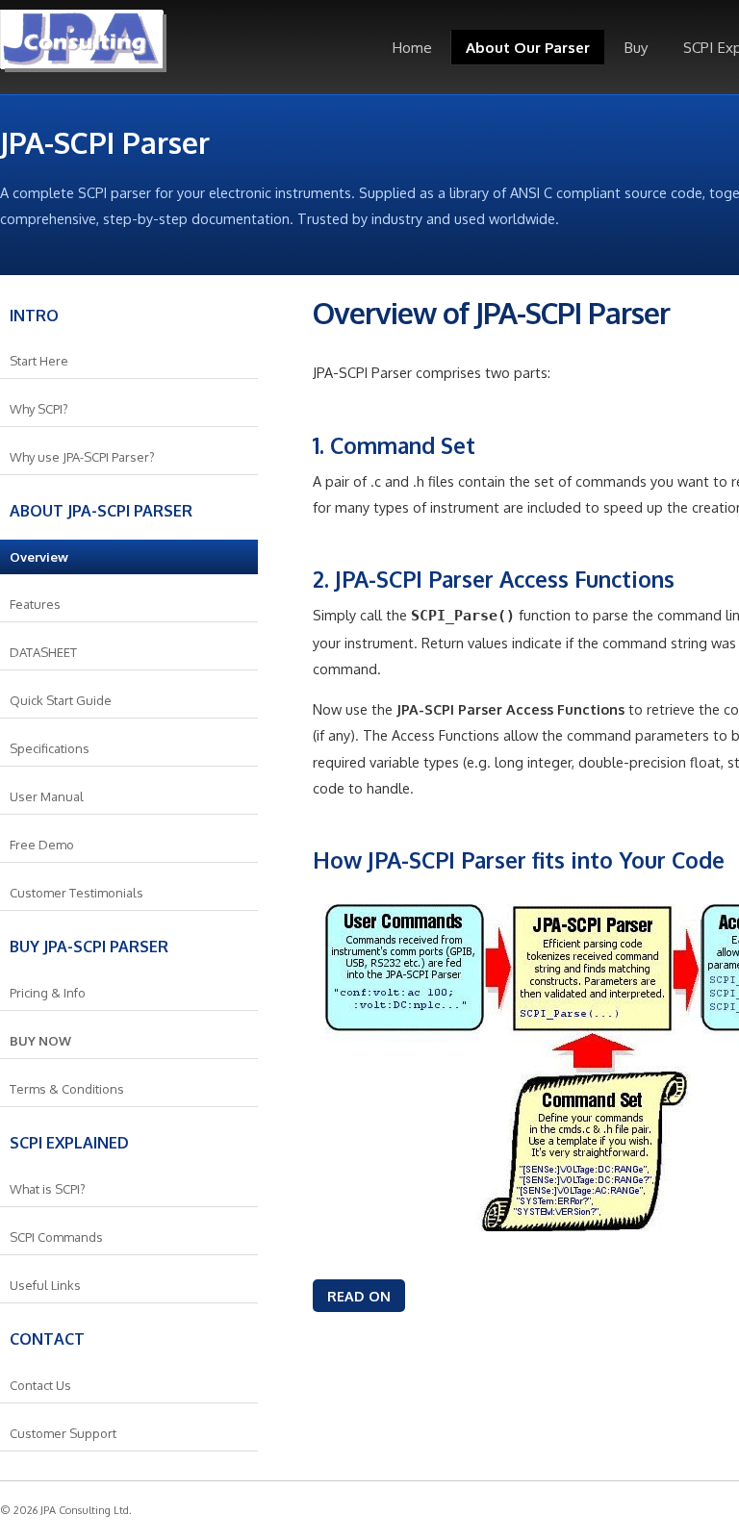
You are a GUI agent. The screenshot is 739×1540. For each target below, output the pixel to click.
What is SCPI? (48, 1189)
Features (35, 604)
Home (412, 47)
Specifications (49, 748)
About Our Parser (528, 47)
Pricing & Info (48, 992)
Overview (39, 557)
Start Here (39, 360)
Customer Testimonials (76, 892)
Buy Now (40, 1040)
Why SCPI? (39, 409)
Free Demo (42, 844)
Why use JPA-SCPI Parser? (82, 457)
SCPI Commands (56, 1237)
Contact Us (40, 1385)
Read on (359, 1295)
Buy (636, 47)
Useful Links (45, 1285)
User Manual (47, 796)
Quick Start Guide (61, 700)
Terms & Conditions (67, 1089)
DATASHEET (43, 652)
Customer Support (63, 1433)
